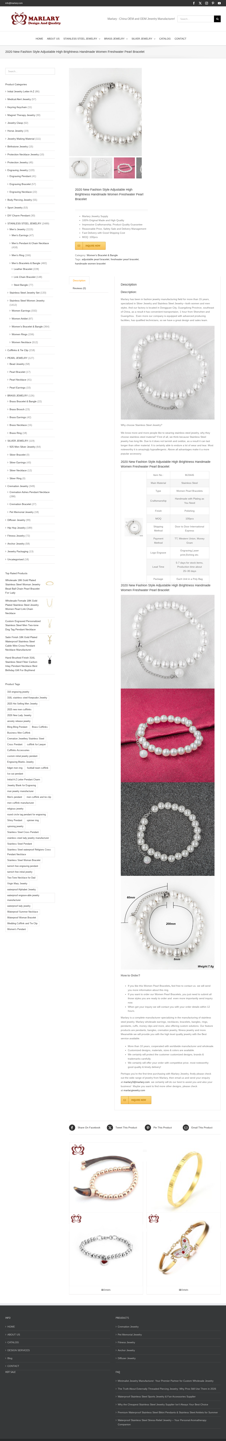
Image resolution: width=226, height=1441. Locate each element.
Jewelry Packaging (17, 551)
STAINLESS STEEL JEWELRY (24, 223)
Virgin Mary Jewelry (17, 883)
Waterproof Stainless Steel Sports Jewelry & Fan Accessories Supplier (157, 1396)
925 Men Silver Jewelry (22, 446)
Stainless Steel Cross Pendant (23, 832)
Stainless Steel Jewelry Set (25, 292)
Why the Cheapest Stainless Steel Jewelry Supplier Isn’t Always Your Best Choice (163, 1404)
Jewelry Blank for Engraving (21, 785)
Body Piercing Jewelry (19, 199)
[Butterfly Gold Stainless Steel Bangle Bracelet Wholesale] (184, 1249)
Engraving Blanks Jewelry (20, 762)
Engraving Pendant (20, 176)
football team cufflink (37, 768)
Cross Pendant (14, 744)
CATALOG (13, 1342)
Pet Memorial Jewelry (22, 512)
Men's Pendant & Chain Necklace (30, 243)
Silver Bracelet (18, 454)
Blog (9, 1358)
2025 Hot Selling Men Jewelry (22, 703)
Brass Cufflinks (40, 727)
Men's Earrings (20, 235)
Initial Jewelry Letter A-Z (20, 91)
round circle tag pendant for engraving (26, 814)
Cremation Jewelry (17, 486)
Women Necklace (21, 342)
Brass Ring (16, 433)
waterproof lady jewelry (19, 906)
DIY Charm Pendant (18, 215)
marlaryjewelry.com (134, 1090)
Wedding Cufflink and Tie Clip (22, 923)
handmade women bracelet (90, 263)
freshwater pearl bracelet (125, 259)
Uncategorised (15, 559)
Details (107, 1290)
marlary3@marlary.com (137, 1082)
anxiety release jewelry (19, 721)
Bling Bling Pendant (17, 727)
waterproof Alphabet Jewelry (21, 889)
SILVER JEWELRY (17, 440)
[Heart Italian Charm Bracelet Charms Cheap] (106, 1249)
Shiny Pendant (14, 820)
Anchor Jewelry (16, 543)
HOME (11, 1326)
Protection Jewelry (17, 162)
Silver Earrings (18, 462)
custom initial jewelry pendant (22, 756)
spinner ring (33, 820)
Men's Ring (18, 255)
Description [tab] (79, 280)
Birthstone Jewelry (17, 146)
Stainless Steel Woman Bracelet (23, 860)
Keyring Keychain (17, 107)
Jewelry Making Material (20, 138)
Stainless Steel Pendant (19, 844)
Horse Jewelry (15, 130)
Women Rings (19, 334)
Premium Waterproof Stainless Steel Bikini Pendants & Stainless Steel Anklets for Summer (168, 1412)
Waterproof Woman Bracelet (21, 917)
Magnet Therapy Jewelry (21, 115)
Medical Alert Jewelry (19, 99)
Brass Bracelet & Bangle (23, 401)
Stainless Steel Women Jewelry (27, 300)
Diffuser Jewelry (16, 520)
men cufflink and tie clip (39, 797)
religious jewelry (15, 809)
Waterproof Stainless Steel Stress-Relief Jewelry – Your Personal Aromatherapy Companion (162, 1422)
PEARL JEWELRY (17, 358)
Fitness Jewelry (16, 535)
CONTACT (13, 1366)
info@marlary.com (14, 3)
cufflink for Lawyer (36, 744)
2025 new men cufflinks (19, 709)
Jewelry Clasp (15, 122)
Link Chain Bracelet (24, 277)
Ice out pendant (15, 774)
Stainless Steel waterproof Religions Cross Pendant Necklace (29, 852)
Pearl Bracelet (17, 371)
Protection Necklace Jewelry (23, 154)
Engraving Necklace (21, 191)
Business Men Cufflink (18, 733)
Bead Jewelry (17, 364)
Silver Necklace (18, 470)
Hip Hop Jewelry (16, 527)
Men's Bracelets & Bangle (26, 263)
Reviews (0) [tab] (79, 288)
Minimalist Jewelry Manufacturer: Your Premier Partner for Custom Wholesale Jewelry (165, 1380)
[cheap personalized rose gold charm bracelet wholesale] (106, 1179)
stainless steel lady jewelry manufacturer (28, 838)
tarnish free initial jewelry (19, 872)
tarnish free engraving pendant (22, 866)
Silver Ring (16, 478)
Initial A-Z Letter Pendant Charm (23, 779)
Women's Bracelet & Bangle (102, 255)
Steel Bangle (21, 284)
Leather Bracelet (23, 269)
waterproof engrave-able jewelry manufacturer (23, 897)
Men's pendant (14, 797)
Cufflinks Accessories (18, 750)
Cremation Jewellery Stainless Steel (25, 738)
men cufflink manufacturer (20, 803)
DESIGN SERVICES (18, 1350)
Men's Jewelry (17, 229)
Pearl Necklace (18, 379)
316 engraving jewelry (18, 692)
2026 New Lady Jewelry (19, 715)
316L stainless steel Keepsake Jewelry (27, 697)
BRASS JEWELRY (17, 395)
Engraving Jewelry (17, 170)
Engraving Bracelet (20, 184)
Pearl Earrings (17, 387)
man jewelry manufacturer (20, 791)
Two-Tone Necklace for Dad (21, 878)
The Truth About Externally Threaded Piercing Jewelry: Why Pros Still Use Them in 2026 (167, 1388)
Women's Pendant (16, 929)
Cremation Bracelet (20, 504)
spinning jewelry (15, 826)
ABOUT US (13, 1334)
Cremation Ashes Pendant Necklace (30, 492)
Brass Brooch (17, 409)
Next (139, 112)
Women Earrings (21, 310)
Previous (71, 112)
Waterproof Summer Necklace (22, 912)
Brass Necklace (18, 425)
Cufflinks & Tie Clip (17, 350)
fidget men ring (14, 768)
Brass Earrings (18, 417)
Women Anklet (20, 318)
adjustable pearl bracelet (95, 259)
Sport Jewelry (15, 207)
